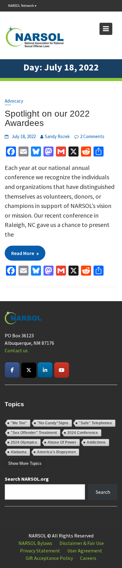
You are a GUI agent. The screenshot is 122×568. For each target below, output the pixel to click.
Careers (88, 558)
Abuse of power (62, 442)
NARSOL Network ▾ (22, 5)
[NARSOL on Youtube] (61, 370)
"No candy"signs (53, 423)
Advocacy (14, 101)
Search (103, 492)
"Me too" (19, 423)
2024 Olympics (24, 442)
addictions (96, 442)
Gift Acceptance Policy (49, 558)
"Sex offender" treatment (34, 433)
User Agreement (84, 550)
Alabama (19, 452)
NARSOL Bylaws (35, 543)
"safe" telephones (95, 423)
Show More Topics (25, 463)
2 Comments (92, 136)
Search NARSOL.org (27, 479)
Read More (22, 253)
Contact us (16, 350)
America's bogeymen (56, 452)
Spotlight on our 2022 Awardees (47, 118)
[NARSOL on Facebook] (12, 370)
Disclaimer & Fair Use (81, 543)
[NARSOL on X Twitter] (28, 370)
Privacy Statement (40, 550)
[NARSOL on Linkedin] (45, 370)
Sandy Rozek (57, 136)
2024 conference (82, 433)
